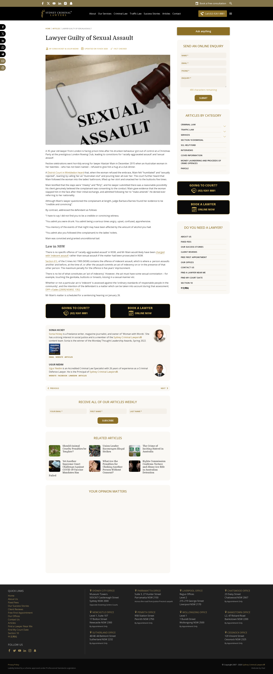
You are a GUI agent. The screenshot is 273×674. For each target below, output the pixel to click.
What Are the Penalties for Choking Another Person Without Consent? (113, 467)
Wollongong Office (194, 612)
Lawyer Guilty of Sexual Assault (89, 38)
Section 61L (52, 261)
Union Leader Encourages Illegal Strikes (114, 449)
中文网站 (185, 288)
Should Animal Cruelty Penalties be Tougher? (74, 449)
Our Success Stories (192, 246)
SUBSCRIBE (108, 420)
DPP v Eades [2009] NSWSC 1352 (63, 289)
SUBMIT (203, 98)
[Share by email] (3, 61)
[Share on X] (3, 34)
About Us (186, 236)
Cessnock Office (237, 632)
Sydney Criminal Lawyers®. (104, 371)
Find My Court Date (192, 277)
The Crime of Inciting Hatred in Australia (153, 449)
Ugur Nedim (72, 48)
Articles (166, 13)
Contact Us (187, 267)
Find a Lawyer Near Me (193, 272)
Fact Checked (120, 49)
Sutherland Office (104, 632)
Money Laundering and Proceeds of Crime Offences (201, 162)
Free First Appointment (194, 257)
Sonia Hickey (58, 48)
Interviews (187, 150)
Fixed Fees (186, 241)
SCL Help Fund (188, 145)
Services (185, 135)
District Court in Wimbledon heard (65, 172)
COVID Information (191, 155)
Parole (185, 168)
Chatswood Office (238, 590)
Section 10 (187, 283)
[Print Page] (3, 68)
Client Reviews (189, 252)
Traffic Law (135, 13)
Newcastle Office (103, 612)
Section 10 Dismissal (192, 140)
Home (48, 28)
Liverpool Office (192, 590)
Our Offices (187, 262)
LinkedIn (73, 375)
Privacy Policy (13, 664)
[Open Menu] (230, 13)
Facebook (62, 375)
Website (59, 357)
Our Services (104, 13)
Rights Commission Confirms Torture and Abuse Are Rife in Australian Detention (154, 467)
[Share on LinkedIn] (3, 40)
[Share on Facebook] (3, 27)
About (92, 13)
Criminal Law (120, 13)
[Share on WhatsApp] (3, 47)
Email (51, 357)
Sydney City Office (103, 590)
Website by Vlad (258, 668)
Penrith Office (146, 612)
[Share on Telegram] (3, 54)
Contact (176, 13)
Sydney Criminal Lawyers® (128, 337)
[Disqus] (108, 533)
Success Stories (152, 13)
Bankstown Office (238, 612)
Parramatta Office (149, 590)
